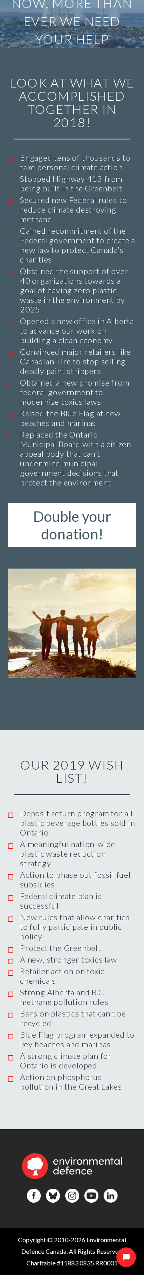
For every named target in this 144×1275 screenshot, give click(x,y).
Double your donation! (72, 525)
